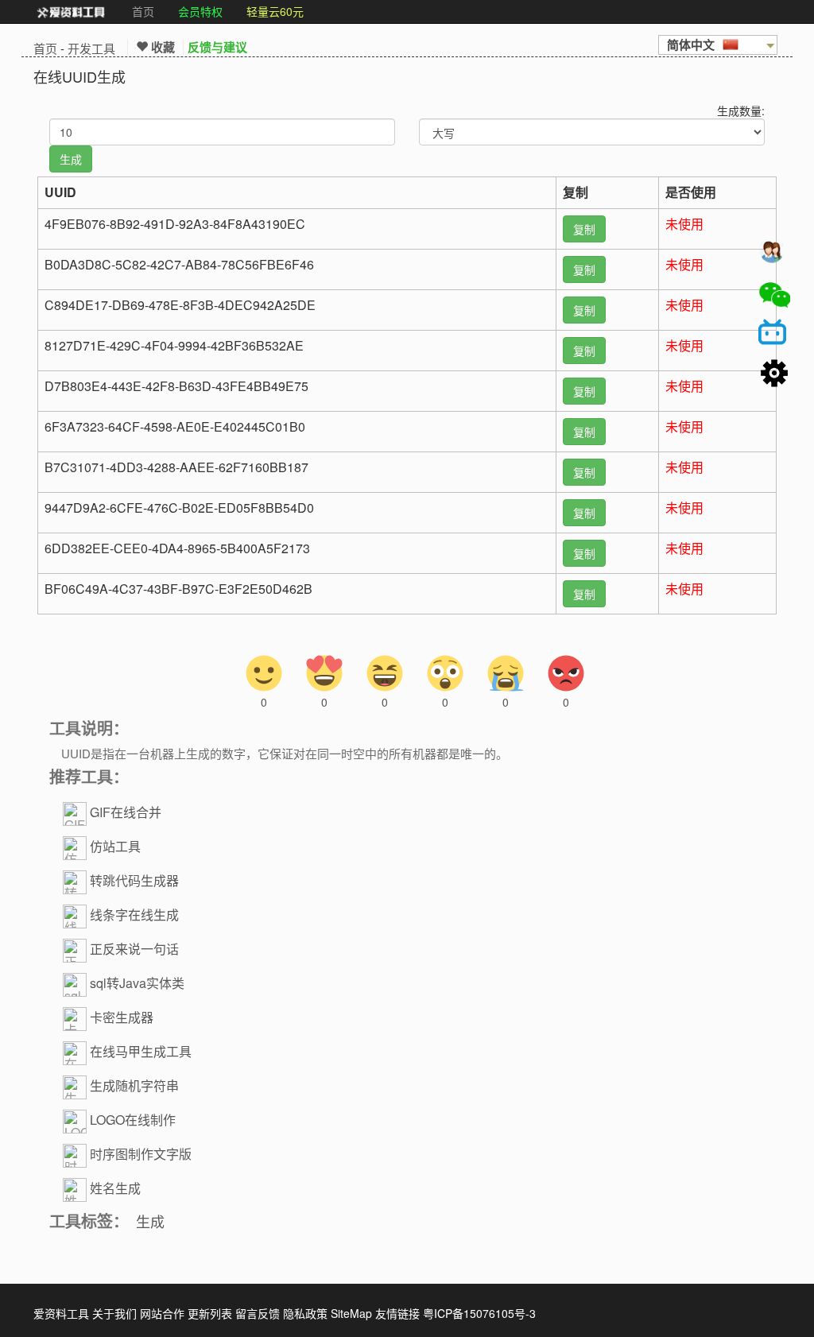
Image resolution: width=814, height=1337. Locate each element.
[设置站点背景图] (774, 374)
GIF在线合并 (125, 813)
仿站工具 (115, 847)
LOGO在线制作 (133, 1120)
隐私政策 (305, 1313)
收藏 (161, 47)
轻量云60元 (275, 11)
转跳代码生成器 (134, 881)
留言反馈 (257, 1313)
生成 (150, 1221)
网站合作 (162, 1313)
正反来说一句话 (134, 949)
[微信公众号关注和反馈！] (774, 295)
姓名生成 (115, 1189)
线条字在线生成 (134, 915)
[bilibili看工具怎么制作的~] (774, 334)
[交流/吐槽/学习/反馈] (774, 255)
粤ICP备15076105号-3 (479, 1313)
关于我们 (114, 1313)
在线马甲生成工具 (141, 1052)
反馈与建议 (217, 47)
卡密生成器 (121, 1018)
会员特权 (200, 11)
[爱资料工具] (70, 12)
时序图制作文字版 (141, 1154)
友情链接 (397, 1313)
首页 (143, 11)
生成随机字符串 (134, 1086)
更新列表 (210, 1313)
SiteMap (351, 1313)
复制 (584, 229)
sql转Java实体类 (137, 984)
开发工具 (91, 48)
